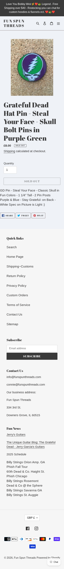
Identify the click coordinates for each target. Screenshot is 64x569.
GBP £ (31, 517)
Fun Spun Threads (14, 23)
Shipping (9, 151)
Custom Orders (17, 295)
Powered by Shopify (48, 557)
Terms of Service (18, 305)
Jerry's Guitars (16, 434)
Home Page (15, 256)
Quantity (9, 163)
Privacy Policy (16, 285)
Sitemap (12, 324)
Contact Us (14, 314)
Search (12, 247)
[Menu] (58, 23)
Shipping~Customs (20, 266)
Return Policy (16, 276)
